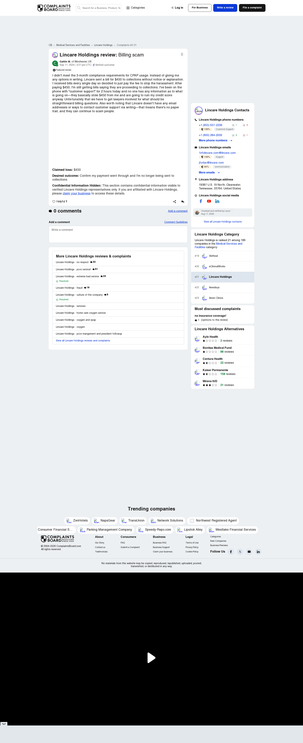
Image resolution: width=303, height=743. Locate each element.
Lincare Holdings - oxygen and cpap (76, 320)
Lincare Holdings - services (71, 306)
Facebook (231, 552)
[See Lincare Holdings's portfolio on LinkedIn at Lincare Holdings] (217, 201)
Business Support (161, 547)
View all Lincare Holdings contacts (223, 222)
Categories (138, 8)
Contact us (100, 547)
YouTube (249, 552)
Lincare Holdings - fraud (72, 288)
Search (79, 8)
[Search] (98, 8)
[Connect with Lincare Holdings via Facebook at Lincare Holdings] (201, 201)
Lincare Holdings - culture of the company (82, 295)
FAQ (123, 543)
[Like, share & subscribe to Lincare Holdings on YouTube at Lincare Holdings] (209, 201)
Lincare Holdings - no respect (76, 262)
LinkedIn (258, 552)
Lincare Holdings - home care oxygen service (81, 313)
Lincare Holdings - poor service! (77, 269)
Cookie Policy (192, 552)
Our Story (99, 543)
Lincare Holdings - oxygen (70, 327)
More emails (207, 172)
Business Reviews (219, 545)
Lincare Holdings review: (88, 55)
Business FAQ (159, 543)
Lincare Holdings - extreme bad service (81, 276)
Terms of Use (192, 543)
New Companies (218, 541)
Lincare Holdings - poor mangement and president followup (89, 334)
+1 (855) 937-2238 (210, 125)
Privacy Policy (192, 547)
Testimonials (101, 552)
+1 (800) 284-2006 (210, 135)
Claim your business (162, 552)
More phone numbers (213, 140)
